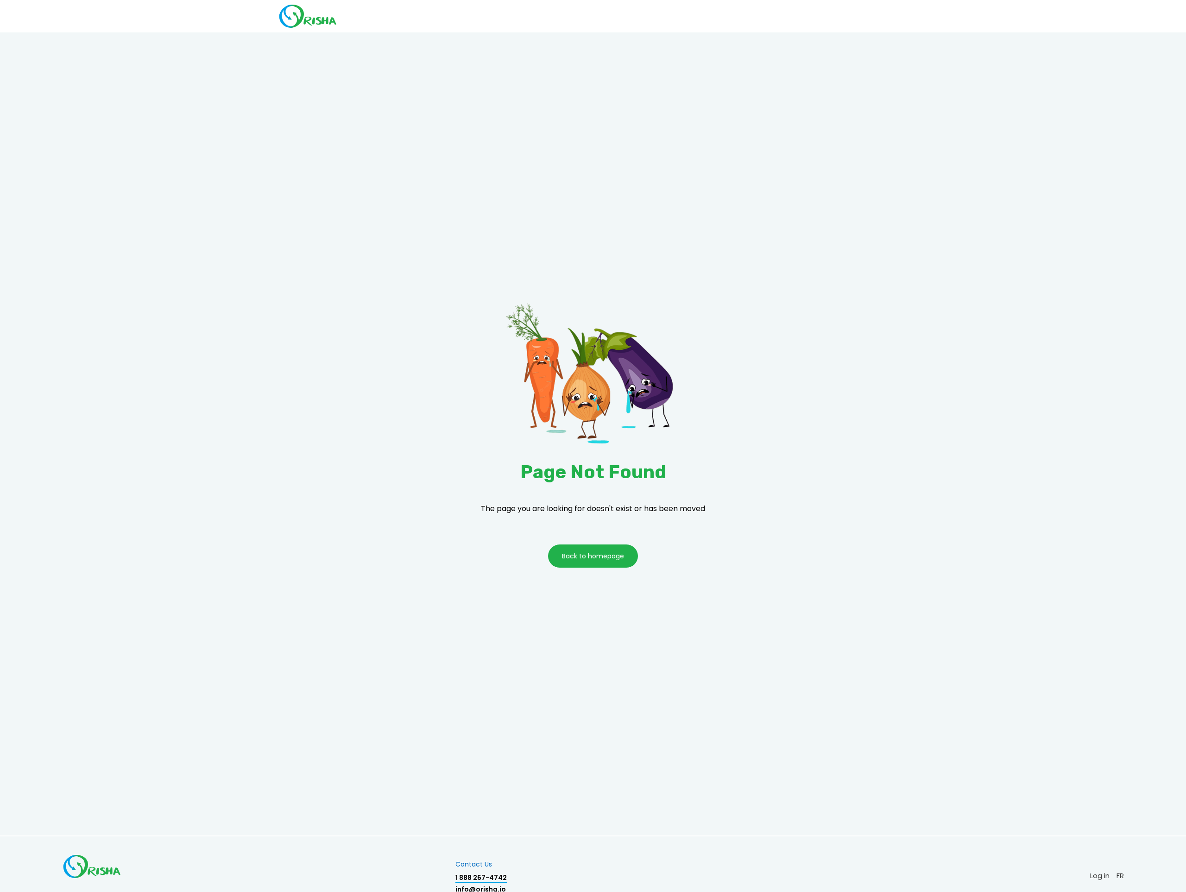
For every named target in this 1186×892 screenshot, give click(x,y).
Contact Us (473, 864)
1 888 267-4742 (481, 877)
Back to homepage (593, 556)
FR (1120, 875)
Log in (1100, 875)
